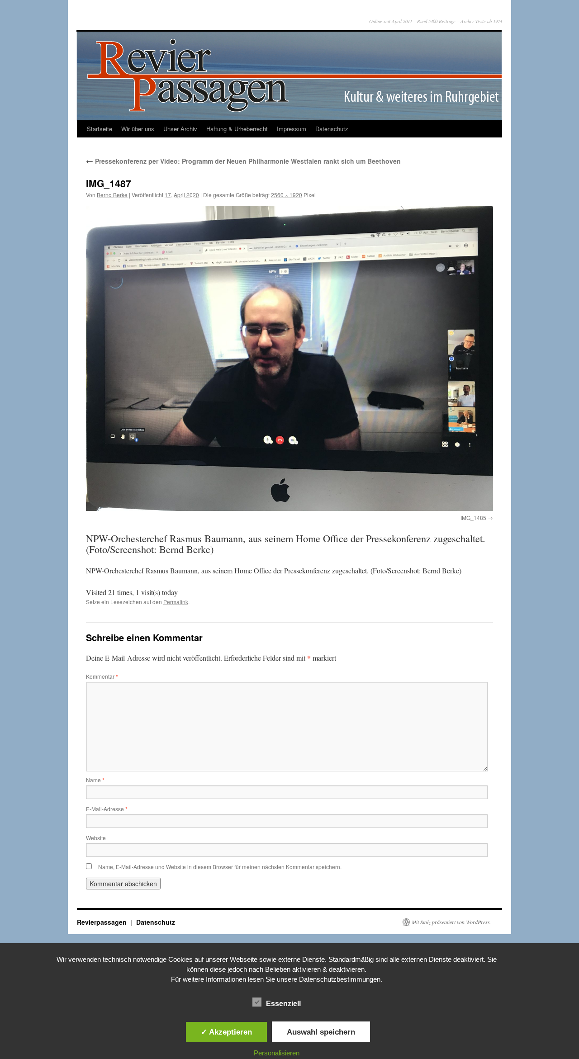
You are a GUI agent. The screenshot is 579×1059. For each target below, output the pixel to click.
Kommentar (102, 676)
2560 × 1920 (286, 195)
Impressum (291, 128)
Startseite (99, 128)
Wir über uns (137, 128)
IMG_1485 (473, 517)
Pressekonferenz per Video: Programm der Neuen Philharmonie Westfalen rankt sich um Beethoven (243, 160)
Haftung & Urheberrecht (237, 128)
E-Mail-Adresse (107, 809)
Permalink (175, 601)
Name (95, 780)
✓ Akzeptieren (226, 1032)
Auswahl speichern (321, 1032)
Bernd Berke (112, 195)
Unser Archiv (180, 128)
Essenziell (283, 1003)
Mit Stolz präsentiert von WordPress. (451, 922)
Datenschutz (331, 128)
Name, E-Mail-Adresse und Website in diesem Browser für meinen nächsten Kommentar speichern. (220, 866)
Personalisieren (276, 1053)
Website (96, 838)
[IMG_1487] (289, 358)
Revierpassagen (102, 922)
